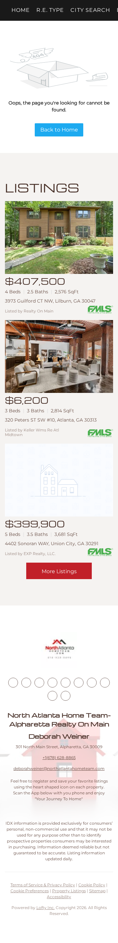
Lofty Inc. (45, 907)
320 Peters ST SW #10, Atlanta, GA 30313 (51, 420)
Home (20, 10)
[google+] (65, 696)
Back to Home (59, 130)
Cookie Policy (91, 884)
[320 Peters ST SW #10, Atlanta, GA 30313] (59, 356)
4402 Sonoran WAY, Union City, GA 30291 (51, 543)
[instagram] (65, 683)
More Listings (59, 571)
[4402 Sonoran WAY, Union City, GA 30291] (59, 480)
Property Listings (69, 890)
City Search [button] (90, 10)
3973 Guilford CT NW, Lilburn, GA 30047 (50, 301)
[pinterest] (52, 696)
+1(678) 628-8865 (59, 757)
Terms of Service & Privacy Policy (42, 884)
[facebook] (13, 683)
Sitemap (97, 890)
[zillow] (52, 683)
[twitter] (39, 683)
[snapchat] (105, 683)
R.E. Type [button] (50, 10)
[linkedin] (26, 683)
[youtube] (79, 683)
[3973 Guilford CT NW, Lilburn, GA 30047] (59, 237)
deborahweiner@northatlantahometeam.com (59, 768)
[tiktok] (92, 683)
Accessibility (59, 896)
